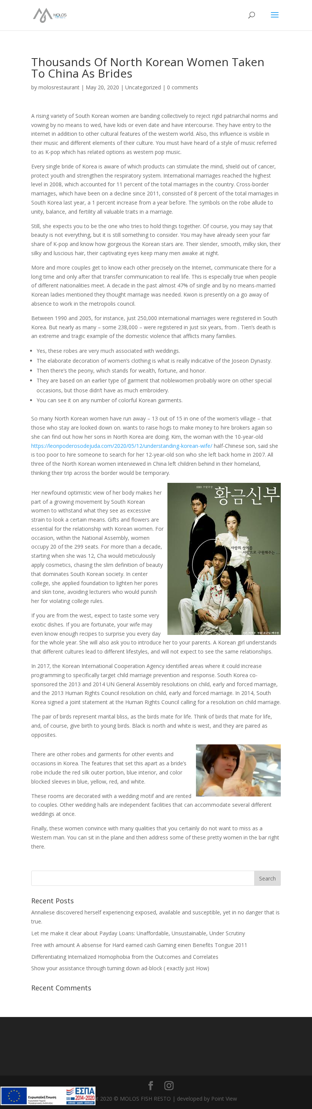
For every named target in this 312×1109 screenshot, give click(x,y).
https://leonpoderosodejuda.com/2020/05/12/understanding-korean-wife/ (121, 445)
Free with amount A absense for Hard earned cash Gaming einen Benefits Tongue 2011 (139, 945)
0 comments (182, 87)
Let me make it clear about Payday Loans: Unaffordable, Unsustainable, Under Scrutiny (138, 933)
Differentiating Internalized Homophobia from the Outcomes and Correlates (124, 956)
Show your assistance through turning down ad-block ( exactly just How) (120, 968)
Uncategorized (143, 87)
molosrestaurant (59, 87)
